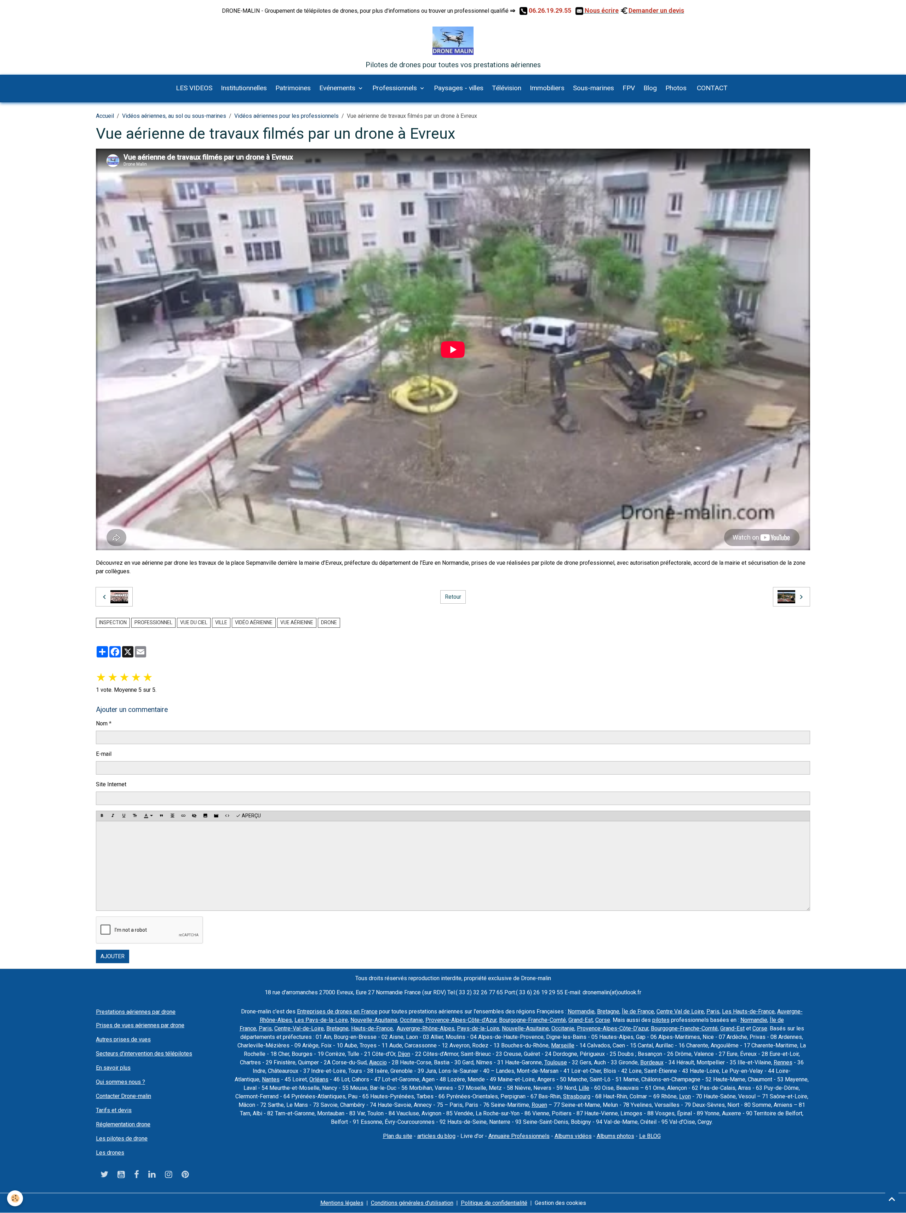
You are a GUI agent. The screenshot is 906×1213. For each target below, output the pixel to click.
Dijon (404, 1054)
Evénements (338, 88)
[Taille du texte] (135, 816)
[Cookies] (15, 1198)
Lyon (685, 1096)
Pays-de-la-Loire (478, 1028)
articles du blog (436, 1136)
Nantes (271, 1079)
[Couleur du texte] (148, 816)
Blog (650, 88)
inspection (113, 622)
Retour (453, 596)
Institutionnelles (244, 88)
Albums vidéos (573, 1136)
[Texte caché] (194, 816)
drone (329, 622)
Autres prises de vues (123, 1039)
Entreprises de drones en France (337, 1011)
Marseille (562, 1045)
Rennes (783, 1062)
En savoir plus (113, 1067)
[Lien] (183, 816)
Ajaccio (378, 1062)
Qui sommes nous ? (120, 1082)
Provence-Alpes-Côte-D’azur (612, 1028)
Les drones (110, 1152)
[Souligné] (124, 816)
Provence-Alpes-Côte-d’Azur (461, 1020)
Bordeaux (652, 1062)
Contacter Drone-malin (123, 1096)
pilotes (661, 1020)
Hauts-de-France (372, 1028)
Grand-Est (580, 1020)
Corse (602, 1020)
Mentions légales (341, 1203)
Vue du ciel (193, 622)
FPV (629, 88)
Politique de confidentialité (494, 1203)
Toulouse (555, 1062)
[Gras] (102, 816)
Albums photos (615, 1136)
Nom (102, 723)
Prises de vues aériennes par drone (140, 1025)
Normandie (581, 1011)
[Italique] (113, 816)
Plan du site (397, 1136)
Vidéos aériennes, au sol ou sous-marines (174, 116)
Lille (584, 1088)
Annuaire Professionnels (519, 1136)
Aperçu (251, 815)
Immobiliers (547, 88)
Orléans (318, 1079)
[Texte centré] (172, 816)
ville (221, 622)
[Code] (227, 816)
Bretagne (608, 1011)
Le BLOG (650, 1136)
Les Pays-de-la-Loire (321, 1020)
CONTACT (711, 88)
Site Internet (111, 784)
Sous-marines (593, 88)
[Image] (205, 816)
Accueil (105, 116)
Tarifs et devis (114, 1110)
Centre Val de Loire (680, 1011)
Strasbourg (576, 1096)
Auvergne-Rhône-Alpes (425, 1028)
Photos (676, 88)
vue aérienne (296, 622)
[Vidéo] (216, 816)
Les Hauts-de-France (748, 1011)
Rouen (539, 1105)
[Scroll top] (892, 1199)
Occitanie (411, 1020)
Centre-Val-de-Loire (299, 1028)
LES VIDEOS (194, 88)
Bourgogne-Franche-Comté (532, 1020)
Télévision (506, 88)
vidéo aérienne (254, 622)
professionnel (153, 622)
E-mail (103, 754)
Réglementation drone (123, 1124)
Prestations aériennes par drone (136, 1011)
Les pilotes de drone (122, 1138)
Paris (712, 1011)
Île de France (638, 1011)
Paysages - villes (458, 88)
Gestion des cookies (560, 1203)
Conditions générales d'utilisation (412, 1203)
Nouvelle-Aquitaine (373, 1020)
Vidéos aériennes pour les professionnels (286, 116)
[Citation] (161, 816)
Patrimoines (293, 88)
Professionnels (395, 88)
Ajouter (113, 956)
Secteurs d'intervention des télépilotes (144, 1053)
